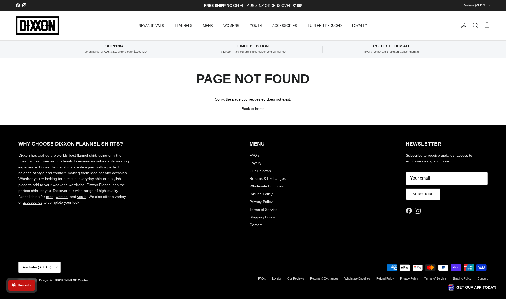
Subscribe (423, 194)
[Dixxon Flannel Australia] (37, 25)
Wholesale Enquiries (267, 186)
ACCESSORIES (284, 26)
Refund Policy (261, 194)
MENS (208, 26)
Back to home (253, 109)
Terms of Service (264, 209)
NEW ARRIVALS (151, 26)
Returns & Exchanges (268, 178)
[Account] (463, 25)
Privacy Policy (261, 202)
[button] (472, 287)
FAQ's (255, 155)
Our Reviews (260, 171)
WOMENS (231, 26)
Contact (256, 225)
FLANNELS (183, 26)
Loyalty (255, 163)
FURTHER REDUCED (325, 26)
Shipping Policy (262, 217)
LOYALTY (359, 26)
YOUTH (256, 26)
